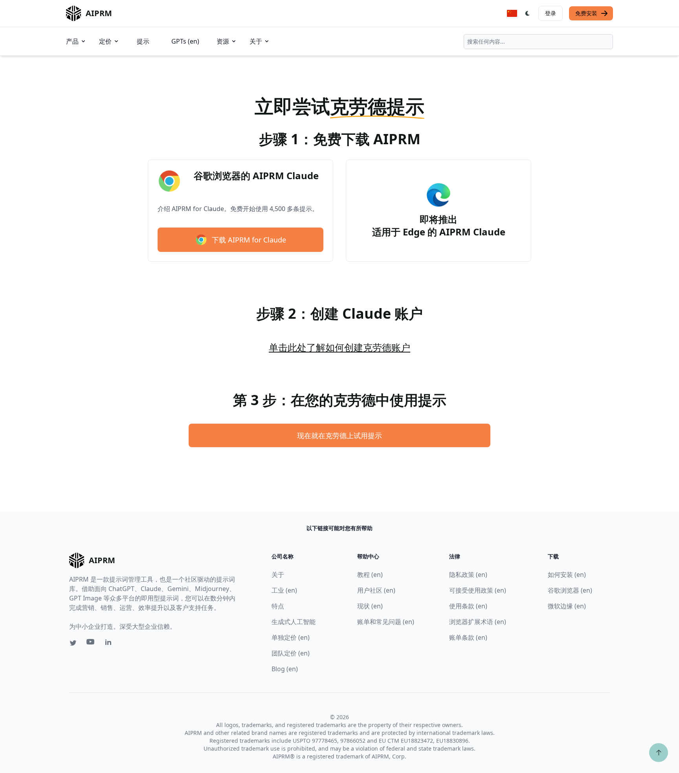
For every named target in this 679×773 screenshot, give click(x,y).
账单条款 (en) (468, 637)
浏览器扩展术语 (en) (477, 621)
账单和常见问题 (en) (385, 621)
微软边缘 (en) (567, 606)
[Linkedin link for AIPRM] (110, 643)
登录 (550, 13)
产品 (72, 41)
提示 (143, 41)
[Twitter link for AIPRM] (73, 643)
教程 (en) (370, 574)
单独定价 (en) (291, 637)
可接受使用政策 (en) (477, 590)
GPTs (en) (185, 41)
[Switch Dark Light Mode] (527, 13)
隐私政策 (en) (468, 574)
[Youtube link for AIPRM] (91, 643)
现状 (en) (370, 606)
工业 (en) (284, 590)
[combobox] (538, 41)
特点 (278, 606)
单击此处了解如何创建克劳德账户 (339, 347)
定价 (105, 41)
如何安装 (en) (567, 574)
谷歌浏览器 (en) (570, 590)
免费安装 (586, 13)
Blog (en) (285, 669)
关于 (256, 41)
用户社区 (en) (376, 590)
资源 (223, 41)
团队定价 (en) (291, 653)
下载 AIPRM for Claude (249, 239)
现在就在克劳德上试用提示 (339, 435)
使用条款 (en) (468, 606)
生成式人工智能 (294, 621)
